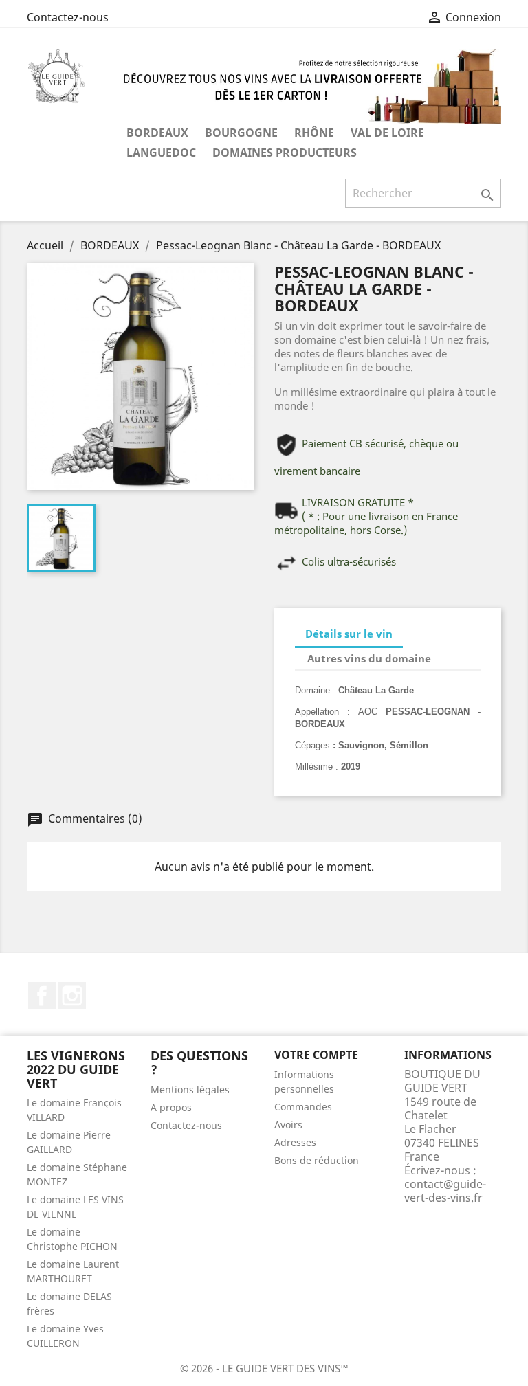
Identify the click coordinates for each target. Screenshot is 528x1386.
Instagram (72, 995)
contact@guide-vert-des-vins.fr (445, 1190)
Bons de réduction (316, 1160)
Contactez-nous (68, 17)
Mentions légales (190, 1089)
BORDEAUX (157, 132)
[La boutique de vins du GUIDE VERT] (305, 85)
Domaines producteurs (284, 152)
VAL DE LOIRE (387, 132)
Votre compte (316, 1054)
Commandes (303, 1106)
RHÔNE (314, 132)
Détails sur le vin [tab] (349, 633)
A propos (171, 1107)
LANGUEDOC (161, 152)
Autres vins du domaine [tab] (369, 658)
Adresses (295, 1142)
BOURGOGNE (241, 132)
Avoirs (288, 1124)
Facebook (42, 995)
